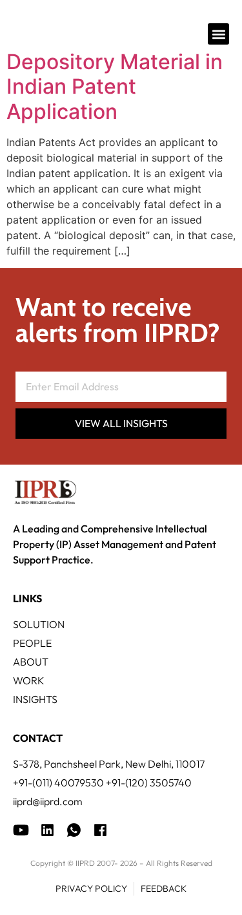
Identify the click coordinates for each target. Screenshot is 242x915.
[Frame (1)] (47, 830)
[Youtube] (21, 830)
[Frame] (74, 830)
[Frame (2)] (100, 830)
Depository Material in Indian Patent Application (114, 86)
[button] (218, 34)
